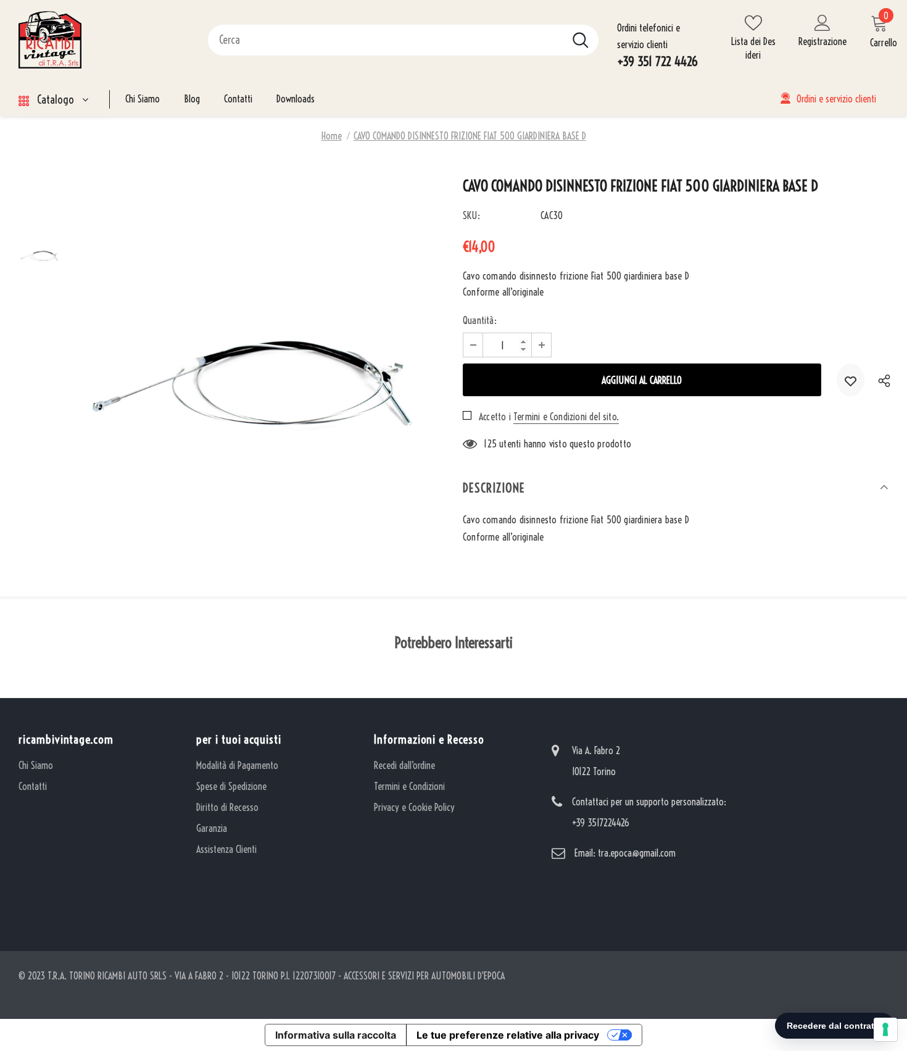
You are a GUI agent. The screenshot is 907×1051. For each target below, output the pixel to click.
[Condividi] (881, 379)
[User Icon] (822, 22)
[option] (259, 365)
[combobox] (385, 40)
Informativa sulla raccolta (335, 1035)
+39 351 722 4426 (657, 61)
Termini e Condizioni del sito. (566, 416)
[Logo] (104, 40)
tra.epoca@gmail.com (637, 853)
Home (331, 136)
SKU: (471, 215)
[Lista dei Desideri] (850, 379)
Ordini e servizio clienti (836, 99)
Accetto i (495, 416)
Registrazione (822, 41)
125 (490, 444)
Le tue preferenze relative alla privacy (507, 1035)
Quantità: (480, 320)
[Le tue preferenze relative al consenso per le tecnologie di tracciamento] (885, 1029)
